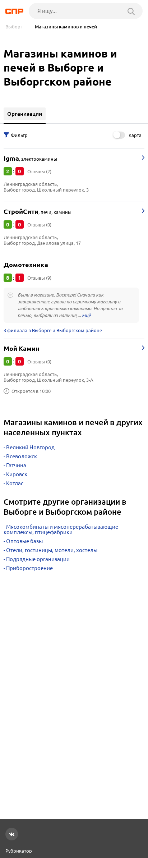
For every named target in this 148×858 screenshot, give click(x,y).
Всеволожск (21, 456)
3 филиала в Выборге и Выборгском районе (53, 330)
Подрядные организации (38, 559)
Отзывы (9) (39, 278)
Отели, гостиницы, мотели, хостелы (51, 550)
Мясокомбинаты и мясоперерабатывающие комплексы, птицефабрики (61, 529)
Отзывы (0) (39, 225)
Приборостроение (29, 568)
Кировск (16, 474)
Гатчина (16, 465)
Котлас (14, 483)
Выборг (13, 26)
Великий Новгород (30, 447)
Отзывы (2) (39, 171)
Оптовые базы (24, 541)
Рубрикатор (18, 851)
